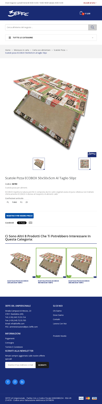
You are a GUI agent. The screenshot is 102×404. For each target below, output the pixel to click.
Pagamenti (9, 338)
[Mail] (30, 222)
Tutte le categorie (22, 37)
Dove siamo (58, 315)
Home (7, 50)
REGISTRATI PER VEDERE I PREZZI (19, 215)
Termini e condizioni (14, 347)
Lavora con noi (60, 323)
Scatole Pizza (59, 50)
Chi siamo (57, 311)
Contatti (56, 319)
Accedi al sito (90, 3)
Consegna (9, 342)
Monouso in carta (21, 50)
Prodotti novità (59, 336)
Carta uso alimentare (41, 50)
